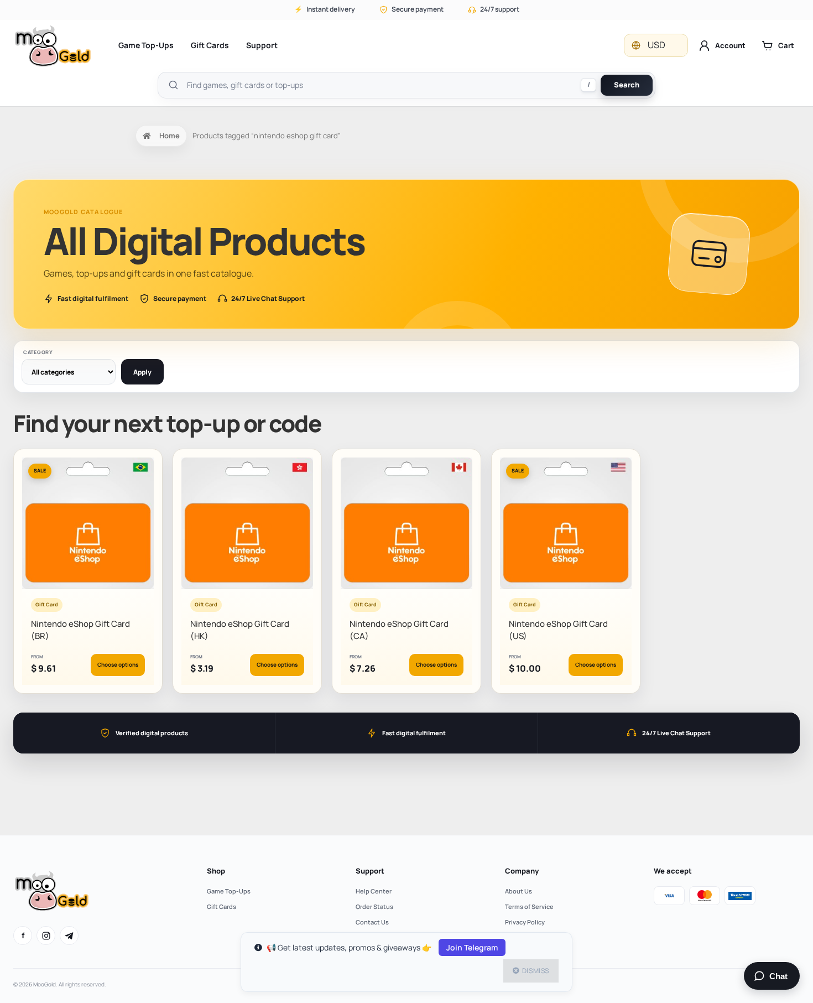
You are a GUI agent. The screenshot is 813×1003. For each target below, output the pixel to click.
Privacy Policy (525, 922)
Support (262, 45)
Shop (216, 871)
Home (169, 136)
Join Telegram (472, 947)
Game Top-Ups (146, 45)
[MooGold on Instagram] (46, 935)
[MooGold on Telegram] (69, 935)
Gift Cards (210, 45)
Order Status (374, 906)
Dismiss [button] (535, 970)
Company (522, 871)
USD (656, 45)
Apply (142, 372)
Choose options (117, 664)
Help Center (374, 891)
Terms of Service (529, 906)
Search (626, 85)
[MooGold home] (52, 45)
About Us (518, 891)
